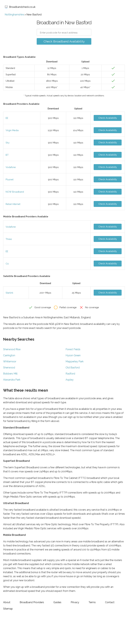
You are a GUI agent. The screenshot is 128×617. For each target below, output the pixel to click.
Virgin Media (12, 130)
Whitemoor (9, 361)
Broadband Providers (32, 602)
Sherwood (9, 367)
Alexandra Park (11, 379)
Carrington (9, 355)
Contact (109, 602)
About (6, 602)
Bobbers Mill (10, 373)
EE (7, 118)
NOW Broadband (15, 191)
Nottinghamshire (14, 14)
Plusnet (9, 179)
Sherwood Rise (11, 349)
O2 (7, 263)
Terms (92, 602)
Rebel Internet (13, 204)
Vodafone (11, 167)
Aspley (70, 379)
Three (9, 239)
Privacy (75, 602)
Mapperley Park (75, 361)
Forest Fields (73, 349)
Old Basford (73, 367)
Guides (57, 602)
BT (7, 155)
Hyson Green (73, 355)
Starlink (9, 292)
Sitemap (8, 608)
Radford (70, 373)
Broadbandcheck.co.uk (22, 6)
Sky (8, 142)
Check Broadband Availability (64, 41)
